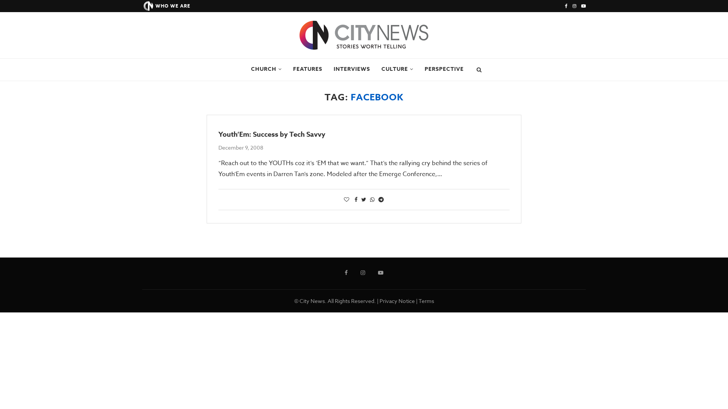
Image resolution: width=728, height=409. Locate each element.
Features (307, 69)
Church (263, 69)
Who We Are (172, 6)
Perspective (444, 69)
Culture (394, 69)
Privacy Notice (397, 300)
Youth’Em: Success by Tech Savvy (271, 134)
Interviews (352, 69)
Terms (426, 300)
